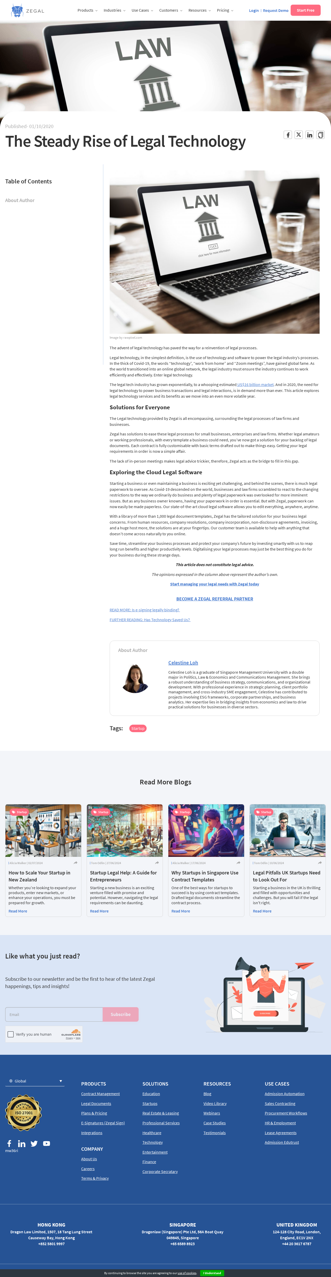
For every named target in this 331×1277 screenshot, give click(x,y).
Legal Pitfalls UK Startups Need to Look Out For (286, 876)
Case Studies (215, 1122)
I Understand (212, 1273)
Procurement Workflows (286, 1113)
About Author (19, 200)
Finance (149, 1161)
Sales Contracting (280, 1103)
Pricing (223, 10)
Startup (138, 728)
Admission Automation (285, 1093)
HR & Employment (280, 1122)
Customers (168, 10)
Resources (198, 10)
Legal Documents (96, 1103)
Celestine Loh (183, 662)
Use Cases (140, 10)
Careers (88, 1168)
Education (151, 1093)
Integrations (91, 1132)
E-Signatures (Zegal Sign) (103, 1122)
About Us (89, 1158)
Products (85, 10)
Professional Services (161, 1122)
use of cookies (187, 1273)
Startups (149, 1103)
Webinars (212, 1113)
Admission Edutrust (282, 1142)
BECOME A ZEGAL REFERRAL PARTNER (214, 599)
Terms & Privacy (95, 1178)
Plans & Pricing (94, 1113)
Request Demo (276, 10)
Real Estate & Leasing (160, 1113)
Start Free (305, 10)
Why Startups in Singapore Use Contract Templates (204, 876)
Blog (207, 1093)
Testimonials (215, 1132)
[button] (35, 1080)
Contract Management (100, 1093)
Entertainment (155, 1152)
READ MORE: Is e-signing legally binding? (145, 609)
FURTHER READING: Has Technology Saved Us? (150, 619)
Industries (112, 10)
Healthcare (151, 1132)
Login (254, 10)
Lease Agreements (281, 1132)
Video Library (215, 1103)
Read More (18, 911)
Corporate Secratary (160, 1171)
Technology (152, 1142)
